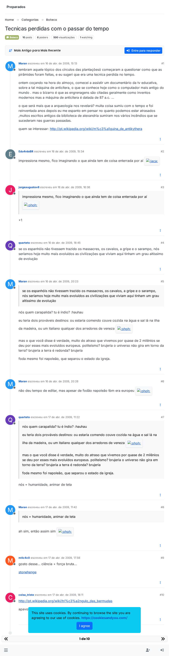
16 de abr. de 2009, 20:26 (61, 381)
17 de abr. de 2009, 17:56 (64, 557)
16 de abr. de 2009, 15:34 (68, 151)
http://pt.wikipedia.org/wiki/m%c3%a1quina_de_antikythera (96, 129)
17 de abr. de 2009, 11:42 (61, 507)
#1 (162, 63)
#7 (162, 417)
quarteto (24, 242)
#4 (162, 242)
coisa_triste (26, 594)
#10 (162, 594)
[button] (6, 650)
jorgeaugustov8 (29, 187)
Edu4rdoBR (26, 151)
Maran (23, 63)
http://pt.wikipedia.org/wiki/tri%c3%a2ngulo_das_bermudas (65, 601)
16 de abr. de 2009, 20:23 (61, 281)
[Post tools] (160, 139)
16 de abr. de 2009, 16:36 (74, 187)
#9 (162, 557)
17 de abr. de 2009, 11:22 (64, 417)
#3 (162, 187)
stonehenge (27, 572)
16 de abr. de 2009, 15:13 (61, 63)
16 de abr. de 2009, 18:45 (64, 242)
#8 (162, 507)
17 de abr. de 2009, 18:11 (67, 594)
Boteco (13, 37)
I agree (84, 626)
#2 (162, 151)
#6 (162, 381)
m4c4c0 (24, 557)
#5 (162, 281)
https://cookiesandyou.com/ (104, 618)
